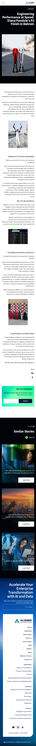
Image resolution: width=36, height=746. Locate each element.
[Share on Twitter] (32, 382)
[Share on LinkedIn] (32, 373)
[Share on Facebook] (32, 377)
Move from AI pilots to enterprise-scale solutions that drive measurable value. (18, 602)
